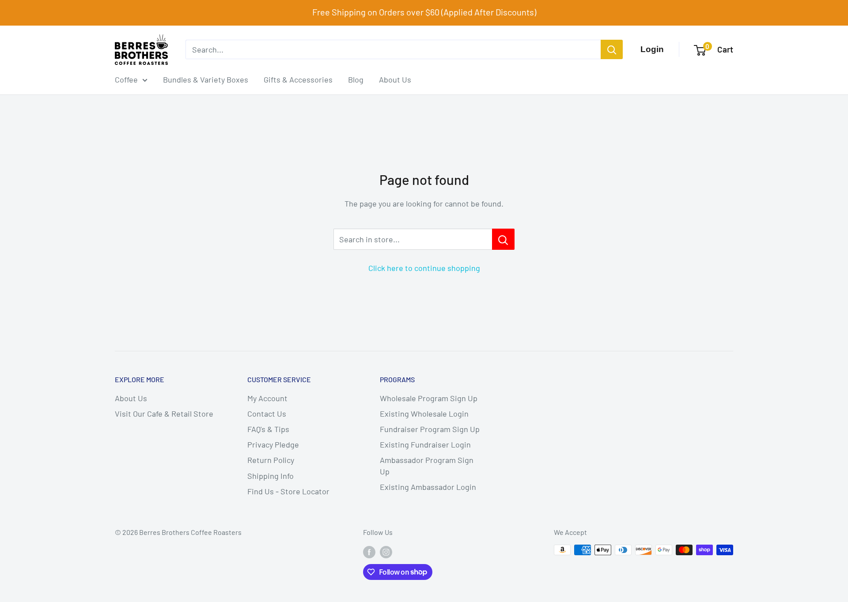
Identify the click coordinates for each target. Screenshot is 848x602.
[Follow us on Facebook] (369, 551)
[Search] (612, 49)
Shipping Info (270, 476)
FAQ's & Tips (268, 429)
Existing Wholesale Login (424, 413)
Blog (355, 79)
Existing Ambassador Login (428, 487)
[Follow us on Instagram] (386, 551)
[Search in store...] (503, 239)
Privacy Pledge (273, 444)
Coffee (126, 79)
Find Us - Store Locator (288, 491)
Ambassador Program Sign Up (426, 465)
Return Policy (270, 460)
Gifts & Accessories (298, 79)
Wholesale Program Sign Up (428, 398)
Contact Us (266, 413)
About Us (395, 79)
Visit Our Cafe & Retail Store (164, 413)
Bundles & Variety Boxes (205, 79)
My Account (267, 398)
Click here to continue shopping (424, 268)
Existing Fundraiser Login (425, 444)
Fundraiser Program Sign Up (430, 429)
